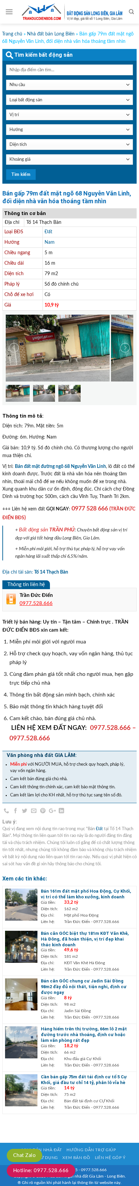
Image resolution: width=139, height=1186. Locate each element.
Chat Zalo (24, 1155)
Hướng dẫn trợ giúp (91, 1150)
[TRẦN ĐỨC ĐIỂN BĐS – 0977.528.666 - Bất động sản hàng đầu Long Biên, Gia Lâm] (70, 12)
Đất (48, 232)
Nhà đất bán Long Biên (51, 34)
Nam (50, 242)
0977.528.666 (110, 728)
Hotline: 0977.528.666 (41, 1170)
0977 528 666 (90, 508)
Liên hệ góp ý (110, 1158)
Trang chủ (12, 34)
